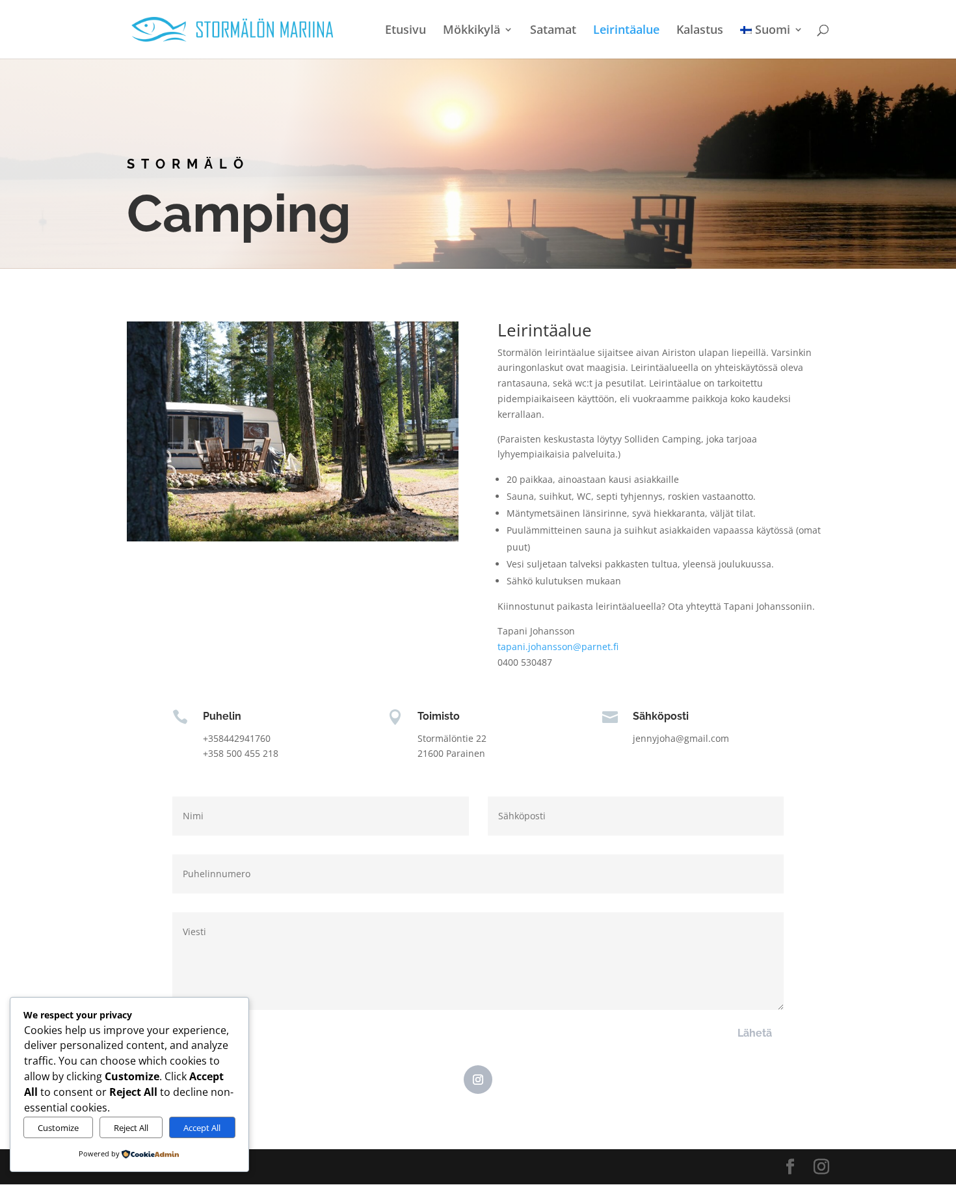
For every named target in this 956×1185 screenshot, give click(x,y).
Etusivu (405, 31)
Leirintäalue (626, 31)
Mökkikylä (471, 31)
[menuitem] (771, 42)
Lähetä (754, 1033)
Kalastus (699, 31)
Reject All (131, 1128)
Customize (58, 1128)
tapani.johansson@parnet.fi (558, 646)
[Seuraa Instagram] (478, 1079)
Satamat (553, 31)
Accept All (201, 1128)
